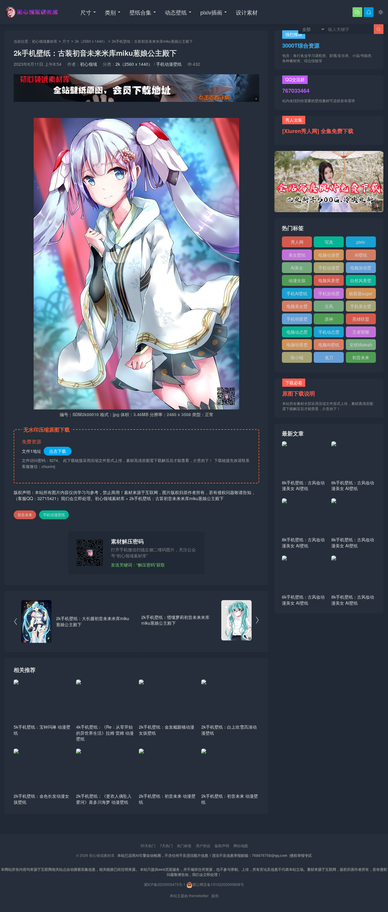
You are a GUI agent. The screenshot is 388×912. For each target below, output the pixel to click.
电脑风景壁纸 (329, 281)
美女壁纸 (297, 255)
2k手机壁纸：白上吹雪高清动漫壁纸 (229, 730)
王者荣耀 (360, 332)
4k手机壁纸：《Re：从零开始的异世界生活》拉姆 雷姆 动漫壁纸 (105, 733)
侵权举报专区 (301, 855)
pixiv (360, 242)
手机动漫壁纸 (169, 64)
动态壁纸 (176, 12)
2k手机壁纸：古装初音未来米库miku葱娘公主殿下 (176, 498)
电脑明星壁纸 (297, 346)
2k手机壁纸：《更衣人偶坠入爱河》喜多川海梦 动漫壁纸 (104, 799)
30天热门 (148, 845)
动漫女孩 (297, 280)
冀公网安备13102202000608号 (218, 884)
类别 (110, 12)
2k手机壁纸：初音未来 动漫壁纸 (167, 799)
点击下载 (57, 451)
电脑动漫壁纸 (329, 256)
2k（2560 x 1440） (91, 41)
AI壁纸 (361, 255)
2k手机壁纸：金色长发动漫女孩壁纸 (41, 799)
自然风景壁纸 (360, 281)
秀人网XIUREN (297, 243)
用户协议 (203, 845)
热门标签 (184, 845)
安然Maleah (361, 345)
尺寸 (85, 12)
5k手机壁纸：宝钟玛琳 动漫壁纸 (42, 730)
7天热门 (166, 845)
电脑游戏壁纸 (360, 269)
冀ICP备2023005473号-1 (165, 884)
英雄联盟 (360, 319)
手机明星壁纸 (297, 320)
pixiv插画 (211, 12)
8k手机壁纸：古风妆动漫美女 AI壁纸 (303, 485)
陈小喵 (297, 357)
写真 (329, 242)
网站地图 (240, 845)
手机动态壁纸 (329, 333)
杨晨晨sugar (361, 293)
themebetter (199, 895)
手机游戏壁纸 (329, 294)
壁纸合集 (140, 12)
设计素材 (247, 12)
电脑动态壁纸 (297, 333)
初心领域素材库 (44, 41)
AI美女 (297, 268)
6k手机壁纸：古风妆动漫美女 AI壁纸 (303, 600)
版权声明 (222, 845)
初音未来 (25, 514)
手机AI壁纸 (296, 293)
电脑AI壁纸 (328, 345)
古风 (329, 306)
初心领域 (88, 64)
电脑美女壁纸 (297, 307)
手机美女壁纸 (360, 307)
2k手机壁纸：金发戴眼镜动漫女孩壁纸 (166, 730)
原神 (329, 319)
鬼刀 (329, 357)
